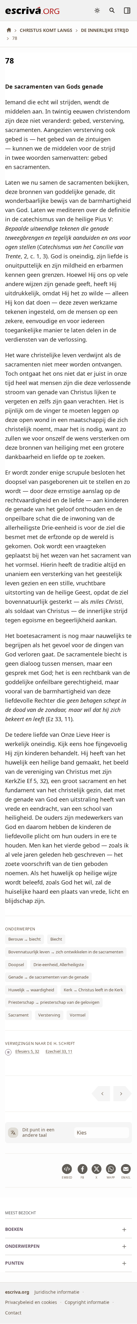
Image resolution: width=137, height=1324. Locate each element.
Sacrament (18, 1015)
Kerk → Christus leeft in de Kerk (93, 990)
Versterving (49, 1015)
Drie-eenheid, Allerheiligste (58, 964)
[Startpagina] (11, 30)
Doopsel (16, 964)
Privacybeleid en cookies (31, 1302)
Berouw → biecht (24, 939)
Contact (13, 1313)
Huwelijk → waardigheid (31, 990)
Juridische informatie (56, 1292)
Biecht (56, 939)
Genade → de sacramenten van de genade (48, 977)
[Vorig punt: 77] (100, 1093)
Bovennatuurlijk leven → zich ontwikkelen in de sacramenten (65, 952)
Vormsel (77, 1015)
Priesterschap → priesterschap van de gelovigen (53, 1002)
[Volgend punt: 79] (122, 1093)
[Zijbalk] (127, 10)
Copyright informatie (87, 1302)
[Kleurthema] (97, 10)
